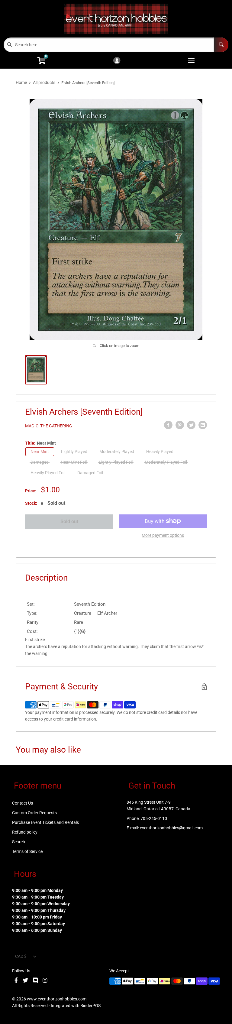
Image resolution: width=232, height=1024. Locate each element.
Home (21, 82)
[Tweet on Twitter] (191, 425)
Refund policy (24, 832)
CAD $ (21, 956)
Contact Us (22, 803)
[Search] (221, 44)
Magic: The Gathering (48, 425)
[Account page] (116, 61)
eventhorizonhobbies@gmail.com (171, 827)
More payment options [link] (163, 535)
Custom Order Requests (34, 812)
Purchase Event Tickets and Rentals (45, 822)
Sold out (69, 521)
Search (18, 841)
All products (44, 82)
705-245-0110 (153, 818)
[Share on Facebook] (168, 425)
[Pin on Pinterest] (180, 425)
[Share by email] (202, 425)
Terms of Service (27, 851)
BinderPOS (90, 1005)
